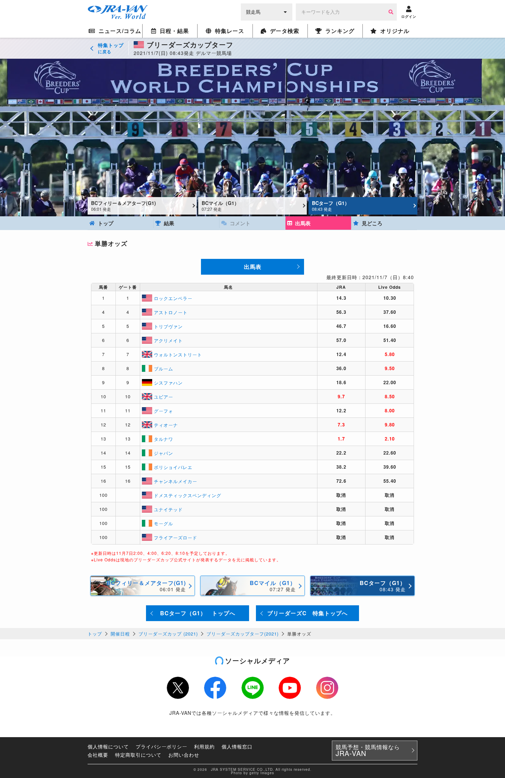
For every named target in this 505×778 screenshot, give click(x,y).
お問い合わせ (183, 754)
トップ (95, 633)
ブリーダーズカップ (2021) (168, 633)
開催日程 (120, 633)
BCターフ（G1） (330, 205)
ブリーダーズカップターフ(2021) (242, 633)
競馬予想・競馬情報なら (368, 750)
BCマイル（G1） (220, 205)
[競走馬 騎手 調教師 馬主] (266, 11)
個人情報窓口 (237, 746)
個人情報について (108, 746)
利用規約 (204, 746)
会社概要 (98, 754)
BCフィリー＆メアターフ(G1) (123, 205)
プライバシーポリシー (161, 746)
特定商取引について (138, 754)
